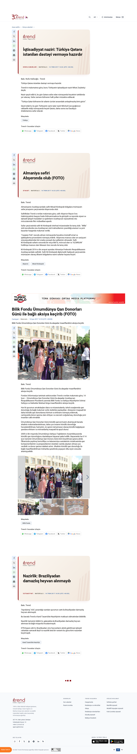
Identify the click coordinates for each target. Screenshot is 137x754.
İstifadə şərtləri (112, 702)
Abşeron (25, 264)
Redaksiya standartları (92, 711)
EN (114, 749)
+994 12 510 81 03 (18, 724)
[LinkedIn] (38, 741)
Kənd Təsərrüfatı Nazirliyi (31, 642)
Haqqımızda (89, 702)
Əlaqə (87, 708)
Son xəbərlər (67, 702)
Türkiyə (25, 120)
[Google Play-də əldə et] (117, 741)
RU (122, 749)
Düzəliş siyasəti (90, 715)
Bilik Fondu (26, 523)
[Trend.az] (20, 17)
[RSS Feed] (43, 741)
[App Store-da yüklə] (100, 741)
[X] (24, 741)
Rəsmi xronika (68, 705)
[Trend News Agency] (19, 700)
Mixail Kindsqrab (38, 264)
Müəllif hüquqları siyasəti (115, 708)
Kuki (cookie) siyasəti (114, 711)
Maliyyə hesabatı (90, 718)
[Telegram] (34, 741)
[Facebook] (19, 741)
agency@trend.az (18, 727)
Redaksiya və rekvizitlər (92, 705)
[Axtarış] (89, 17)
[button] (14, 32)
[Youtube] (29, 741)
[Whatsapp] (15, 741)
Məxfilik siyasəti (112, 705)
